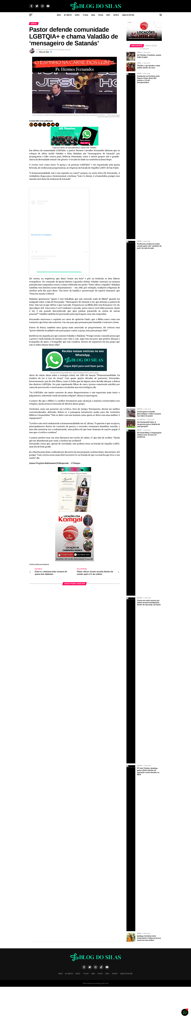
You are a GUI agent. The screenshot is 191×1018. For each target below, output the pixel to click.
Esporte (116, 15)
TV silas (85, 15)
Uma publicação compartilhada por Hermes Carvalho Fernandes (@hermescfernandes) (66, 271)
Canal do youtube (128, 15)
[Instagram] (44, 125)
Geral (93, 15)
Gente (108, 15)
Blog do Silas (44, 52)
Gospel (77, 15)
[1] (185, 1013)
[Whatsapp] (40, 125)
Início (59, 15)
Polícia (100, 15)
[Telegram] (53, 125)
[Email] (49, 125)
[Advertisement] (66, 1002)
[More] (57, 125)
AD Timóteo (68, 15)
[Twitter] (36, 125)
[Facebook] (31, 125)
